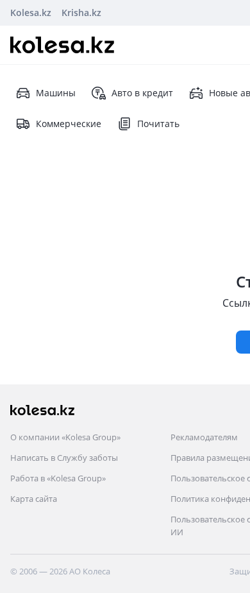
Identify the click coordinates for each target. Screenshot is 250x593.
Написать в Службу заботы (64, 457)
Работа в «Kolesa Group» (58, 478)
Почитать (158, 123)
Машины (56, 93)
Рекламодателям (204, 437)
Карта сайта (33, 498)
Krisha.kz (81, 12)
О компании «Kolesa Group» (65, 437)
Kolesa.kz (30, 12)
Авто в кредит (142, 93)
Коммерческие (68, 123)
